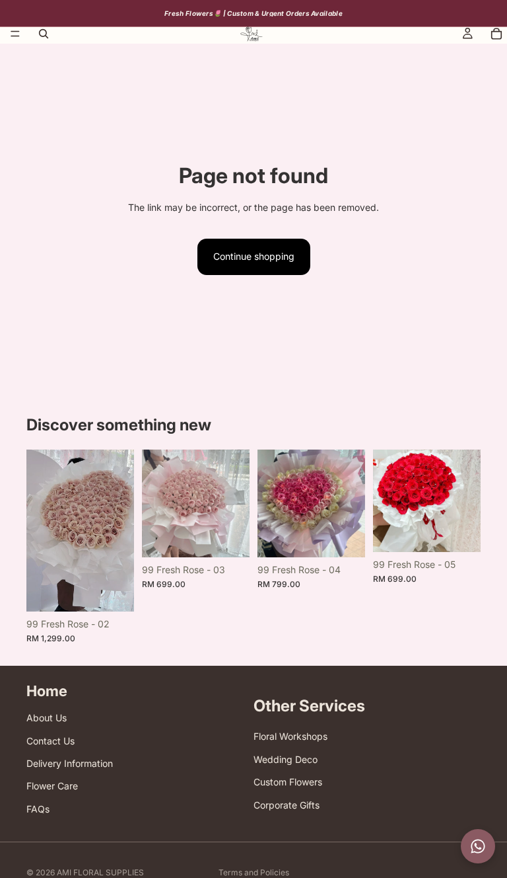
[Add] (113, 591)
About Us (46, 718)
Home (46, 690)
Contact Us (50, 740)
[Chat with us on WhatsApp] (478, 846)
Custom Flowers (288, 782)
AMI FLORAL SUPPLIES (100, 872)
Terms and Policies (254, 872)
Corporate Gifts (287, 805)
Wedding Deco (286, 759)
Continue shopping (253, 256)
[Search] (43, 33)
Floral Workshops (290, 736)
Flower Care (52, 786)
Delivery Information (69, 763)
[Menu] (15, 34)
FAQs (38, 809)
